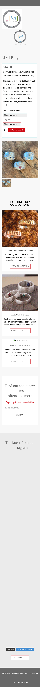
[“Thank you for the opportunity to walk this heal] (10, 585)
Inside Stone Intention (12, 111)
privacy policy (23, 682)
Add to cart (16, 130)
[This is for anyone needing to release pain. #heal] (10, 466)
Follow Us (20, 658)
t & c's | (15, 682)
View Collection (20, 266)
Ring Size (7, 120)
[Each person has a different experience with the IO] (10, 490)
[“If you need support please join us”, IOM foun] (10, 528)
